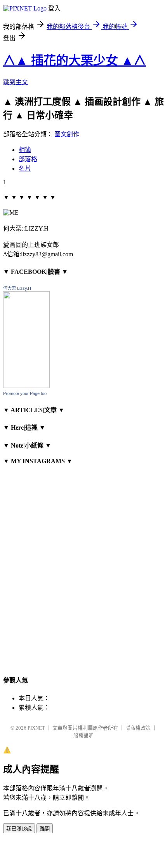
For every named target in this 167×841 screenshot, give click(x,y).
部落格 (28, 159)
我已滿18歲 (19, 829)
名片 (25, 168)
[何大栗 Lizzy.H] (26, 386)
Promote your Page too (25, 393)
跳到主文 (15, 82)
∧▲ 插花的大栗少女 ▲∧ (74, 60)
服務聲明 (83, 736)
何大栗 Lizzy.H (17, 288)
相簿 (25, 149)
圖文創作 (66, 134)
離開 (45, 829)
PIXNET (36, 728)
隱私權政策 (138, 728)
